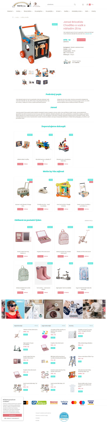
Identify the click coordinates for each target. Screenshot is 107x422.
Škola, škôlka (27, 11)
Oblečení (10, 11)
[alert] (12, 409)
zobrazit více (88, 34)
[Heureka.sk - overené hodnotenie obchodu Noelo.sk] (64, 421)
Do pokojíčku (38, 11)
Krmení (58, 11)
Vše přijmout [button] (12, 415)
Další (86, 11)
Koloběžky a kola (76, 11)
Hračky (18, 11)
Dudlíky (66, 11)
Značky (94, 11)
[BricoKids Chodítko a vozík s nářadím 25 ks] (35, 43)
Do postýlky (49, 11)
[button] (12, 418)
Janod (69, 49)
